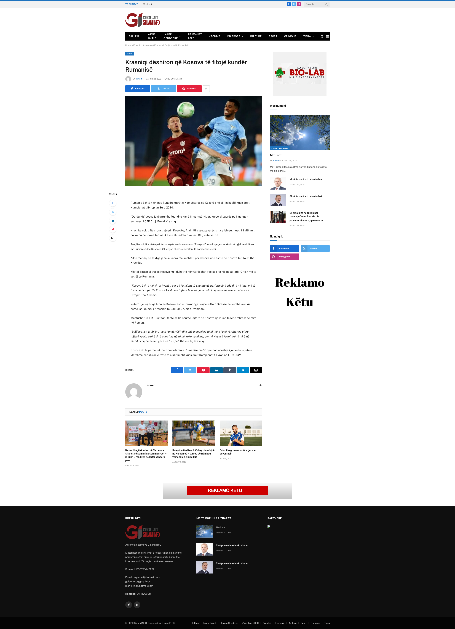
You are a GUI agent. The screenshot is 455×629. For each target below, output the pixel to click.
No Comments (175, 79)
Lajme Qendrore (171, 36)
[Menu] (327, 36)
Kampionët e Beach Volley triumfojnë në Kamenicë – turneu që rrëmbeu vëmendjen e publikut (193, 453)
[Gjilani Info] (142, 20)
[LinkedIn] (112, 220)
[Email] (112, 238)
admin (139, 79)
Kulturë (256, 36)
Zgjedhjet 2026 (195, 36)
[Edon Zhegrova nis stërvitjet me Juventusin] (241, 433)
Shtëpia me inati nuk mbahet (159, 4)
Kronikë (214, 36)
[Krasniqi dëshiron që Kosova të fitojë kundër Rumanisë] (193, 141)
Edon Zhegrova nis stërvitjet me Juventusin (238, 452)
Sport (273, 36)
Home (128, 45)
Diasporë (233, 36)
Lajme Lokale (151, 36)
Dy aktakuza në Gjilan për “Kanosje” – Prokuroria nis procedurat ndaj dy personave (306, 216)
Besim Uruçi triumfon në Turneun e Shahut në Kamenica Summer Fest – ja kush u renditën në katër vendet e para (146, 455)
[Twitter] (112, 211)
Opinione (290, 36)
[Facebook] (112, 203)
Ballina (134, 36)
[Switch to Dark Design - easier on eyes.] (322, 36)
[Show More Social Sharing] (206, 88)
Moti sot (276, 155)
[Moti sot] (300, 132)
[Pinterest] (112, 229)
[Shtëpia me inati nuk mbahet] (278, 183)
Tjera (307, 36)
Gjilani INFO (168, 623)
